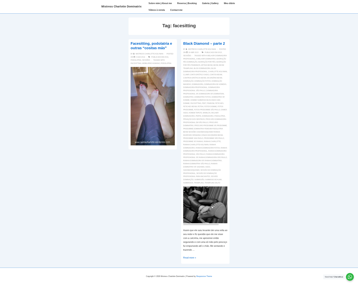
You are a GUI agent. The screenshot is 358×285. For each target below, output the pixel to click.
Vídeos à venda (157, 10)
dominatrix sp (218, 97)
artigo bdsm (207, 65)
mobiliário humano (151, 63)
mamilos (206, 113)
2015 (220, 52)
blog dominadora (202, 68)
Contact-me (176, 10)
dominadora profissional (195, 87)
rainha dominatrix (213, 161)
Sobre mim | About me (160, 3)
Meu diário (229, 3)
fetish (200, 106)
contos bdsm (216, 75)
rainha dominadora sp (193, 161)
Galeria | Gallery (210, 3)
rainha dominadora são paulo (213, 157)
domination (218, 94)
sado (207, 167)
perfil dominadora (205, 116)
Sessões (146, 60)
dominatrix (188, 97)
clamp (186, 75)
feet (204, 103)
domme (186, 100)
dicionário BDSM (214, 78)
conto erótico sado (199, 75)
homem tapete (195, 113)
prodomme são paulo (214, 138)
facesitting (136, 63)
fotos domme (210, 106)
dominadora (197, 84)
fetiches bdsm (190, 106)
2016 (166, 57)
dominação (188, 81)
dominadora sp (206, 94)
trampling (199, 183)
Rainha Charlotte (212, 141)
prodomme (222, 125)
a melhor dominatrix (206, 59)
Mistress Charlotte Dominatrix (121, 6)
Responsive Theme (204, 276)
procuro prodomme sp (205, 125)
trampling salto (212, 183)
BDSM (215, 65)
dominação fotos (202, 81)
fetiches (219, 103)
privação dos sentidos (194, 119)
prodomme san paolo (193, 138)
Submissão (199, 180)
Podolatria (136, 60)
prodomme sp (189, 141)
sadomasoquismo (191, 170)
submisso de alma (213, 180)
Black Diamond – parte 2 (204, 43)
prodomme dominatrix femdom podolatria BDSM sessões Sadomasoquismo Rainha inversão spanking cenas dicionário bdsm (203, 132)
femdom (210, 103)
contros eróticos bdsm (194, 78)
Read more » (189, 257)
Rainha (199, 141)
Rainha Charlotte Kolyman (196, 145)
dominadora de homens (215, 84)
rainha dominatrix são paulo (196, 164)
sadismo (200, 167)
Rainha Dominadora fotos (208, 148)
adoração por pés (206, 62)
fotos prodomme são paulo (207, 110)
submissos (188, 183)
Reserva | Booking (187, 3)
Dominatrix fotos (202, 97)
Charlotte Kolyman (217, 72)
